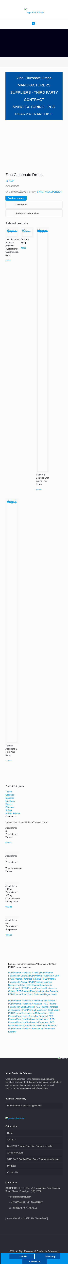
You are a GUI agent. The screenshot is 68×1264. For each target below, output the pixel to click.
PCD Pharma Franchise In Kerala (25, 979)
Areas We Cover (15, 1153)
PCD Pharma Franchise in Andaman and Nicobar (31, 1000)
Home (10, 1133)
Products (11, 1166)
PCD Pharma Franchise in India (23, 972)
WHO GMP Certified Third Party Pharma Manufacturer (33, 1159)
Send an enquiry (16, 198)
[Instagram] (42, 3)
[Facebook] (25, 3)
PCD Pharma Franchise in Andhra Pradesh (37, 991)
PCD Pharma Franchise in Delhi (44, 976)
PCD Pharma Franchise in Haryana (25, 1004)
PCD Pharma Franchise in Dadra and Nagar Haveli (32, 994)
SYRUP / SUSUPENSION (49, 192)
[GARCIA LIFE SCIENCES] (34, 13)
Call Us (23, 1256)
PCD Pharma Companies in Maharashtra (27, 1013)
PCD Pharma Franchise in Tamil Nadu (40, 1010)
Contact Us (12, 1172)
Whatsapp (50, 1256)
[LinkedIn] (34, 3)
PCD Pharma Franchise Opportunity (24, 1105)
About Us (11, 1139)
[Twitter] (30, 3)
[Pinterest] (38, 3)
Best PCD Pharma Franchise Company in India (29, 1146)
